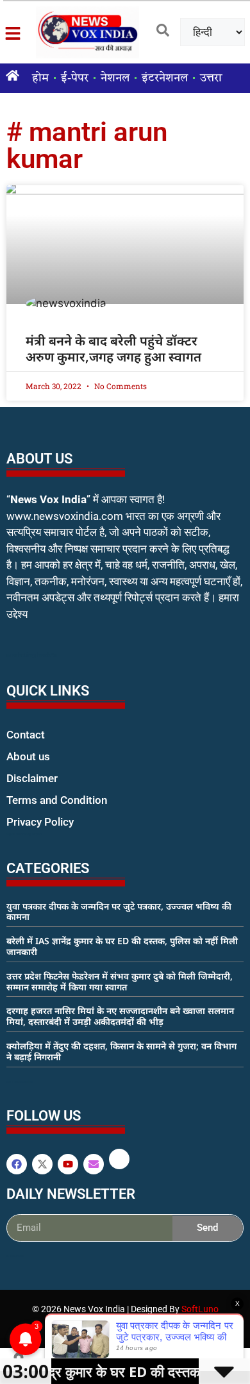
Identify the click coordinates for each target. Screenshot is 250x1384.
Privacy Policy (40, 821)
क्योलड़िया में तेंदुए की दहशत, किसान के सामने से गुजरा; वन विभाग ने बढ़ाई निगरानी (121, 1051)
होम (40, 78)
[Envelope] (93, 1164)
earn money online (19, 1081)
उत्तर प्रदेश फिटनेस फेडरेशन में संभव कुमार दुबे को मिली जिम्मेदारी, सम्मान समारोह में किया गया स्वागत (119, 981)
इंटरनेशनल (165, 78)
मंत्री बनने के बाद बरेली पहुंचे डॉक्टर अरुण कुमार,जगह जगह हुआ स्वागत (113, 348)
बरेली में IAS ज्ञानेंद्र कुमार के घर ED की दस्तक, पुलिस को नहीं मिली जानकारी (122, 946)
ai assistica (15, 1256)
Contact (25, 734)
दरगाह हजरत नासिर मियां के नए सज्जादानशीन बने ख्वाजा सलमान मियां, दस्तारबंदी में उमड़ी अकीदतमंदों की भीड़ (120, 1016)
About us (28, 756)
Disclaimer (32, 778)
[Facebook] (16, 1164)
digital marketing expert (24, 834)
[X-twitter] (42, 1164)
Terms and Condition (56, 800)
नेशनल (115, 78)
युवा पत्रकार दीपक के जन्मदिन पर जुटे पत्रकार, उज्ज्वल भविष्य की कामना (118, 911)
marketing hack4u (32, 654)
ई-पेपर (74, 78)
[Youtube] (68, 1164)
